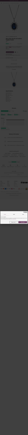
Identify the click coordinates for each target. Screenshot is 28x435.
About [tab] (23, 214)
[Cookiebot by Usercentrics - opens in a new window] (24, 212)
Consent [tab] (5, 214)
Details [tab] (14, 214)
